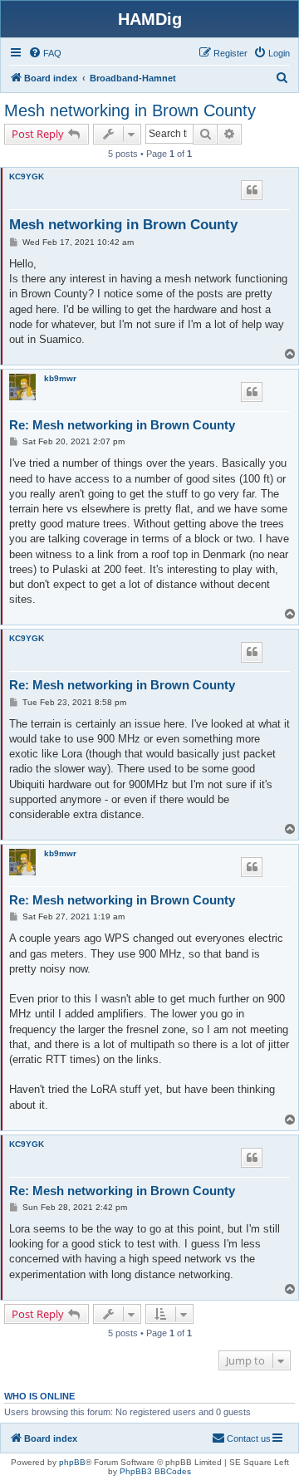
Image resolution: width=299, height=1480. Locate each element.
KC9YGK (26, 176)
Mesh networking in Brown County (130, 110)
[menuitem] (44, 53)
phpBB (72, 1462)
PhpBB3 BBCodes (155, 1471)
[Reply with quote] (251, 190)
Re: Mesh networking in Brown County (122, 425)
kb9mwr (60, 378)
